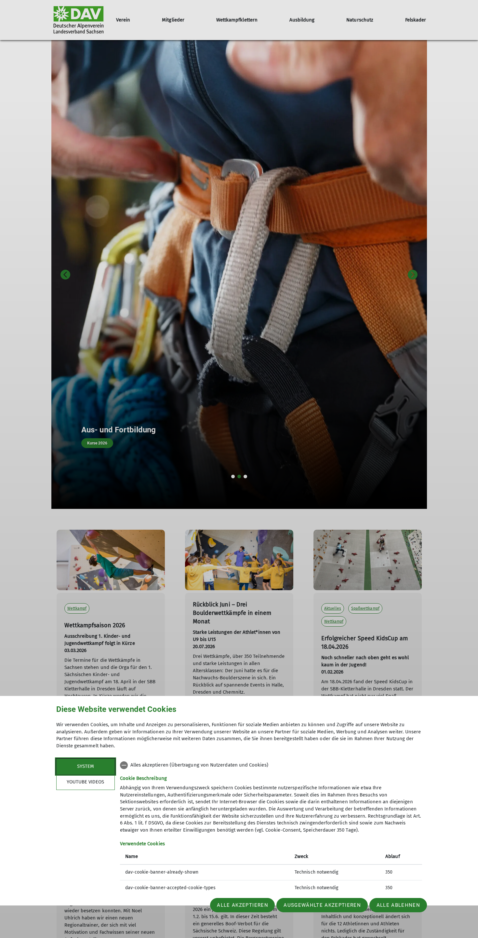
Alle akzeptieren (242, 905)
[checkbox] (271, 765)
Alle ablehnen (398, 905)
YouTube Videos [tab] (85, 782)
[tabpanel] (271, 827)
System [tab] (85, 766)
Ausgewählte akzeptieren (322, 905)
